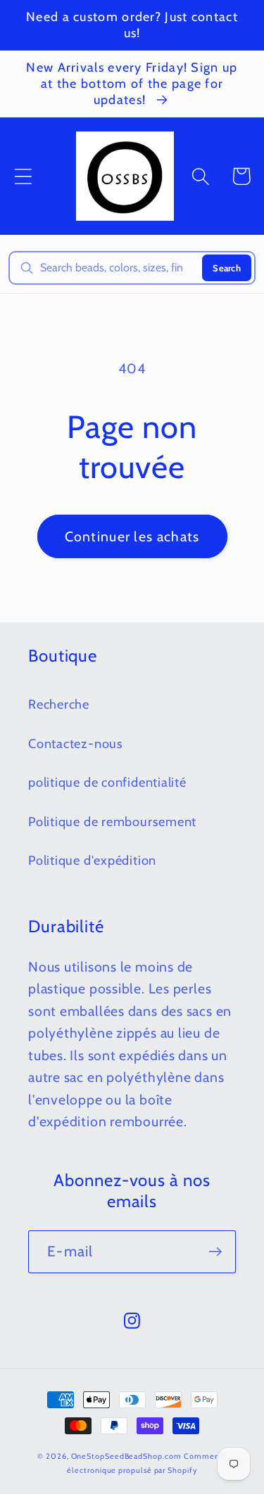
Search (227, 267)
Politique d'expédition (92, 860)
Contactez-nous (75, 743)
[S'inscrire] (215, 1251)
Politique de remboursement (112, 821)
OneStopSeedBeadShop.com (126, 1456)
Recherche (58, 704)
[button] (23, 176)
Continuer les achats (132, 536)
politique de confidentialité (107, 782)
